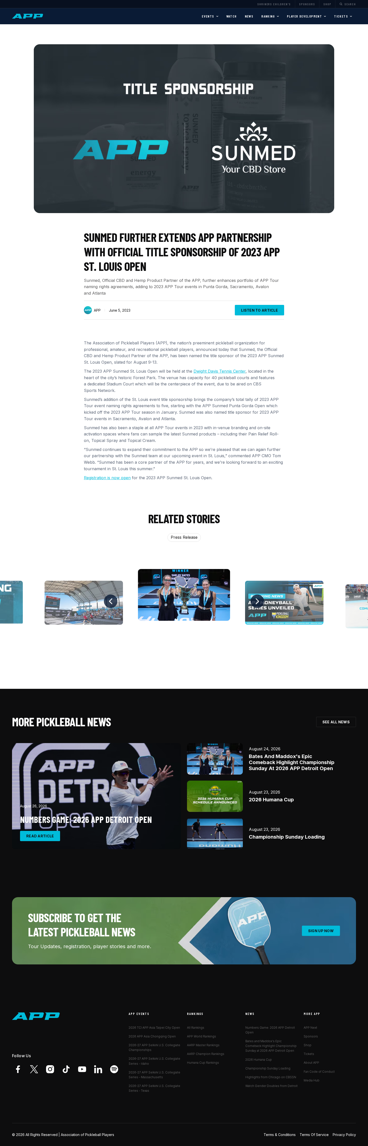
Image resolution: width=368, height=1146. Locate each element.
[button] (210, 16)
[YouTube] (82, 1069)
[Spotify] (114, 1069)
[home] (28, 16)
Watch (231, 16)
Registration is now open (107, 477)
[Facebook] (18, 1069)
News (249, 16)
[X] (34, 1069)
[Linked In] (98, 1069)
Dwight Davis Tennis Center (220, 371)
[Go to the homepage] (36, 1016)
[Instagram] (50, 1069)
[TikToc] (66, 1069)
